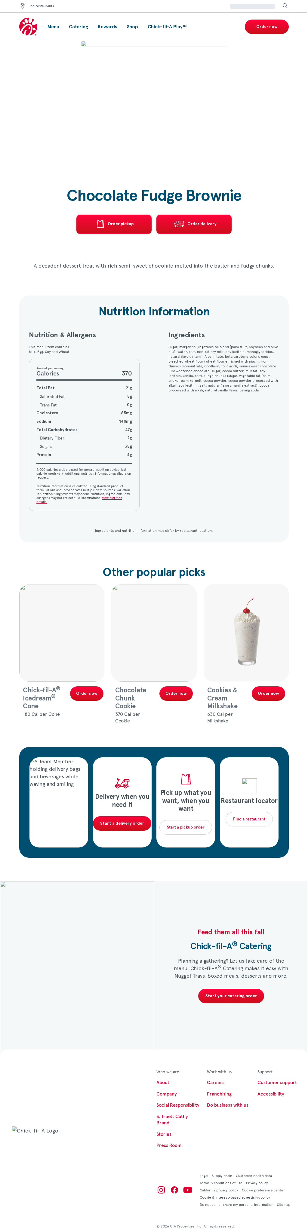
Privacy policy (257, 1182)
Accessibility (270, 1094)
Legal (204, 1175)
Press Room (169, 1145)
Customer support (277, 1082)
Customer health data (254, 1175)
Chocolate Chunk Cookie (130, 698)
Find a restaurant (249, 819)
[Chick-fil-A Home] (28, 26)
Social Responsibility (177, 1105)
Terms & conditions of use (221, 1182)
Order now (267, 27)
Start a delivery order (122, 823)
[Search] (285, 6)
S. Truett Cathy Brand (172, 1120)
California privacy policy (219, 1190)
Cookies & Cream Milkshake (222, 698)
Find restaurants (40, 6)
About (162, 1082)
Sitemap (283, 1204)
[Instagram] (161, 1190)
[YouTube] (187, 1190)
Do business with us (227, 1105)
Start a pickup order (186, 827)
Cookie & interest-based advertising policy (235, 1197)
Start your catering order (231, 996)
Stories (163, 1134)
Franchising (219, 1094)
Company (166, 1094)
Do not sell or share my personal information (236, 1204)
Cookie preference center (263, 1190)
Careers (215, 1082)
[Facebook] (174, 1190)
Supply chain (222, 1175)
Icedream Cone (41, 698)
